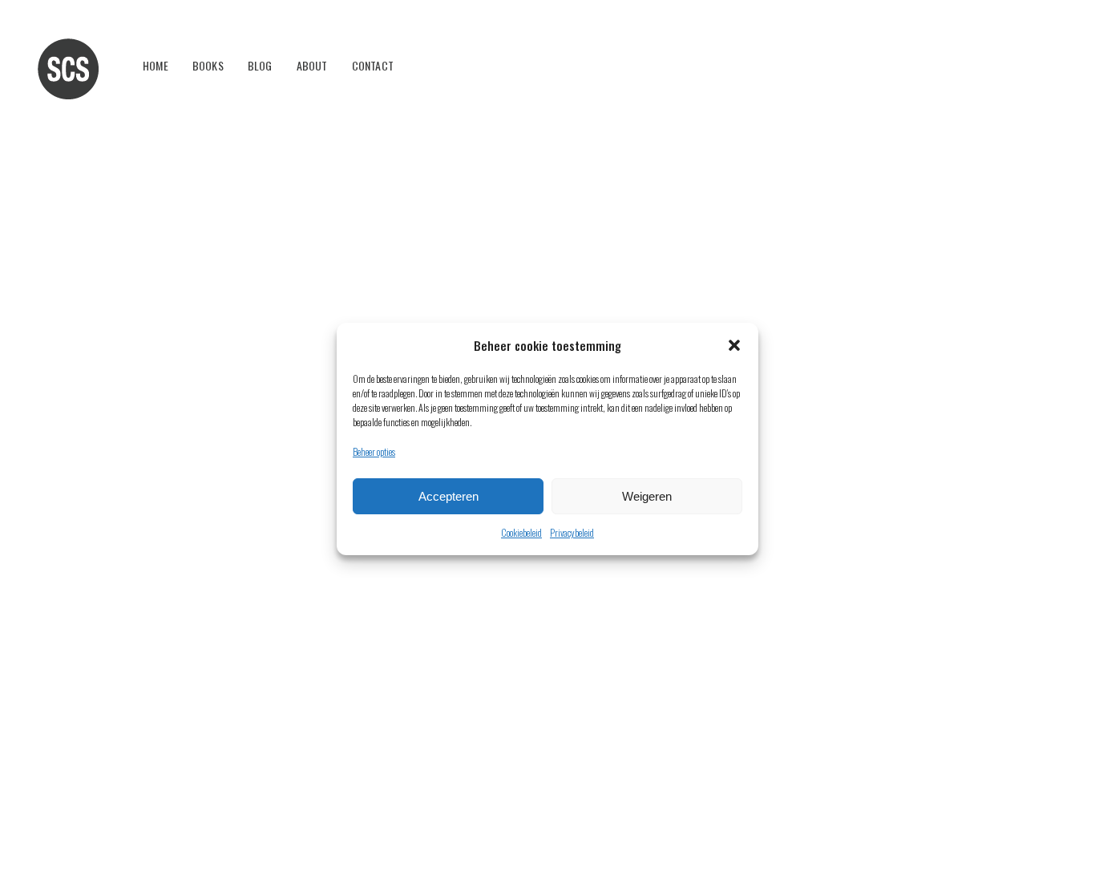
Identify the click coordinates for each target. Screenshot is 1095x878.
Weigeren (647, 496)
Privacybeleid (572, 532)
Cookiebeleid (521, 532)
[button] (734, 345)
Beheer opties (374, 451)
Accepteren (448, 496)
